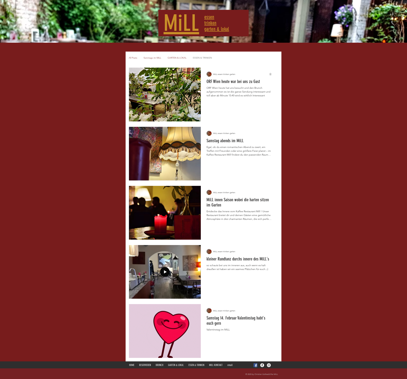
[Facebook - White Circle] (262, 365)
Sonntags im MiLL (152, 57)
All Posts (133, 57)
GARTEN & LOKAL (177, 57)
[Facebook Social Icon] (255, 365)
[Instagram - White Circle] (269, 365)
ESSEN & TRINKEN (202, 57)
